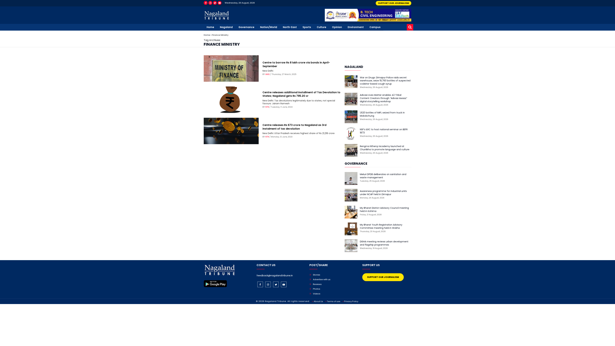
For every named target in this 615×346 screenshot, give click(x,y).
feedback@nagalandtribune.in (275, 275)
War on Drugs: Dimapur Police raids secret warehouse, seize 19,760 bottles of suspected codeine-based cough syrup (385, 80)
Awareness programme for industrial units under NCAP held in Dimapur (383, 193)
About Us (318, 301)
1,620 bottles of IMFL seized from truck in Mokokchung (382, 114)
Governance (246, 27)
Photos (316, 288)
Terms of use (333, 301)
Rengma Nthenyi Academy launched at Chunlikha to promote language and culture (384, 148)
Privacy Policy (351, 301)
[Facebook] (206, 3)
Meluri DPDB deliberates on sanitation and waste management (383, 176)
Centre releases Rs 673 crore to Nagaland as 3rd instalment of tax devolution (294, 126)
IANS (267, 74)
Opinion (337, 27)
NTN (267, 107)
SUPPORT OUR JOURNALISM (393, 3)
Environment (356, 27)
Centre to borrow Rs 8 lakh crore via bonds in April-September (296, 64)
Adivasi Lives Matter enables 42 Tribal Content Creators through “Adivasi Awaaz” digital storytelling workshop (383, 98)
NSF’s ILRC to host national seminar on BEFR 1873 (384, 131)
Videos (316, 293)
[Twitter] (215, 3)
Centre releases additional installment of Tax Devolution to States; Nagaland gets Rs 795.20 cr (301, 94)
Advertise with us (321, 279)
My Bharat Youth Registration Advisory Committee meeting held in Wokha (381, 226)
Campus (375, 27)
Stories (316, 274)
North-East (290, 27)
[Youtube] (219, 3)
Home (210, 27)
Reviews (317, 284)
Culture (321, 27)
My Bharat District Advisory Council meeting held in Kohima (384, 209)
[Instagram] (210, 3)
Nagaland (226, 27)
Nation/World (268, 27)
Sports (307, 27)
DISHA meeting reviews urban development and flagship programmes (384, 243)
